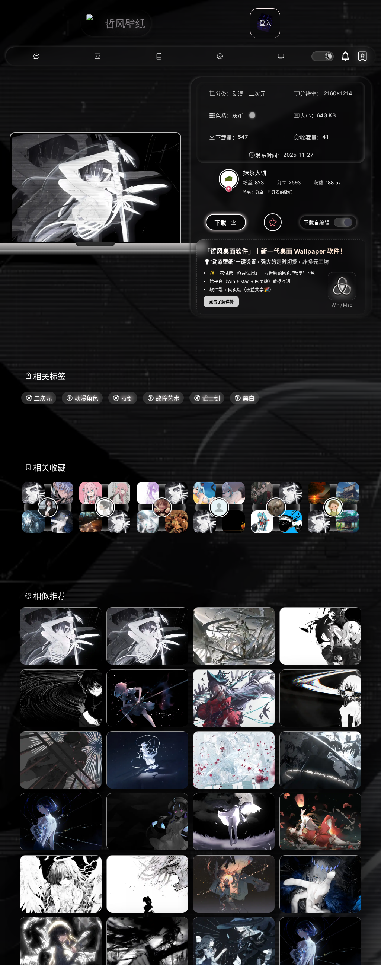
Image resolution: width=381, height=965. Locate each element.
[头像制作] (219, 56)
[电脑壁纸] (97, 56)
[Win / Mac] (342, 286)
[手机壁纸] (158, 56)
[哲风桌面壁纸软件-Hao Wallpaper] (280, 56)
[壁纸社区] (36, 56)
